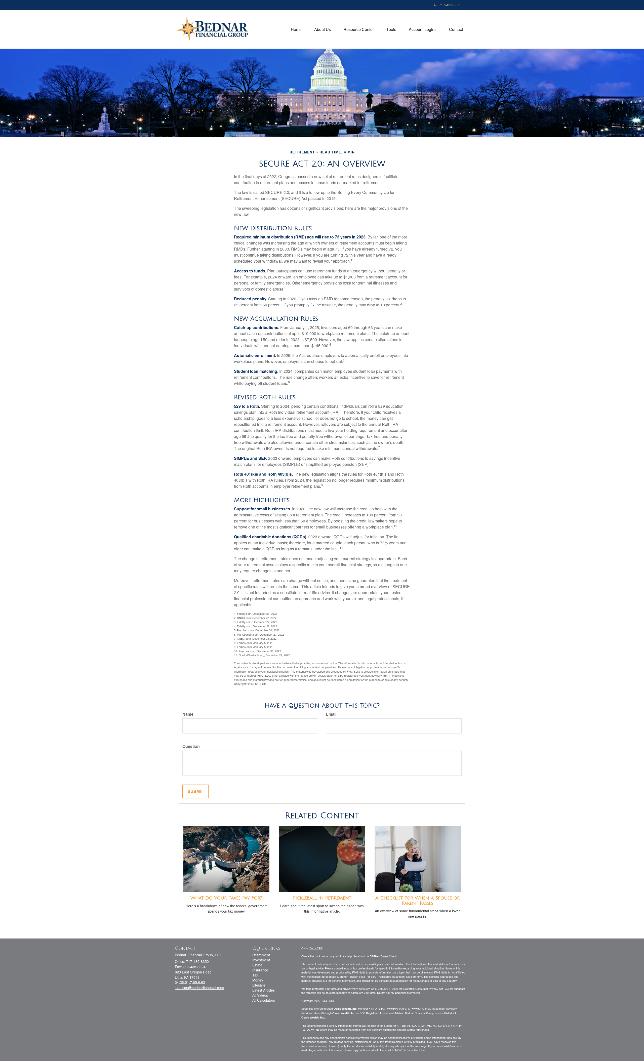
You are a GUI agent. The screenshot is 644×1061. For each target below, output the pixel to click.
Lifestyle (258, 985)
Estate (257, 964)
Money (257, 980)
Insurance (260, 969)
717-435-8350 (450, 4)
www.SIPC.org (420, 1008)
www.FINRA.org (396, 1008)
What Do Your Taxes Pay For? (226, 898)
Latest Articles (263, 990)
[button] (322, 29)
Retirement (261, 954)
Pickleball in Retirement (322, 898)
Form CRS (316, 948)
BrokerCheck (389, 956)
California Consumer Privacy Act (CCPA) (428, 989)
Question (191, 746)
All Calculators (263, 1000)
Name (187, 714)
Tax (255, 974)
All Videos (260, 995)
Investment (261, 959)
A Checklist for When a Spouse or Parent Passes (417, 900)
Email (331, 714)
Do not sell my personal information (398, 993)
